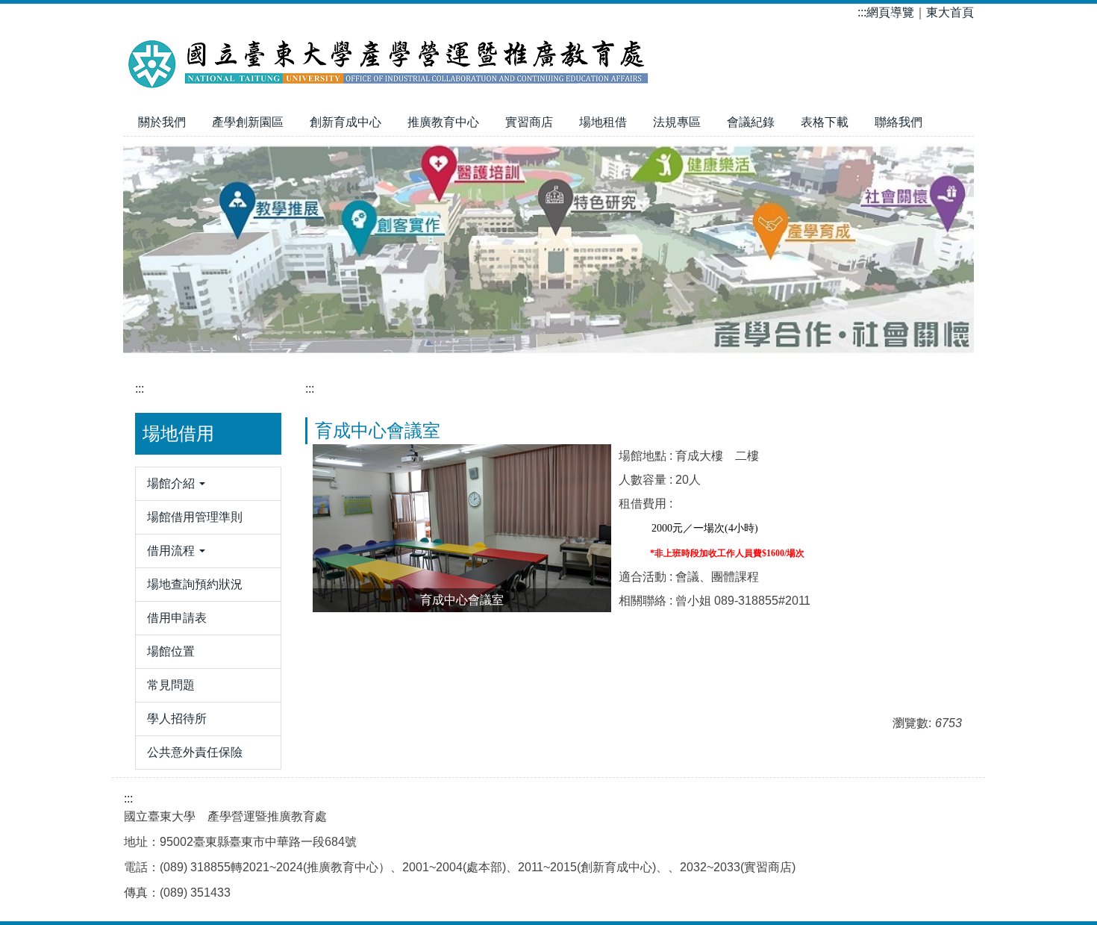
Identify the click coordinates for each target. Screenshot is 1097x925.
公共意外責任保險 (195, 752)
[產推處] (391, 59)
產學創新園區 (248, 122)
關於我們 (162, 122)
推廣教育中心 (443, 122)
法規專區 (677, 122)
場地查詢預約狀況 (195, 584)
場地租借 (603, 122)
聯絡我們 (898, 122)
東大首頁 (950, 12)
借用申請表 (177, 617)
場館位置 (171, 651)
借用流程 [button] (172, 550)
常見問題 (171, 685)
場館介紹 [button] (172, 483)
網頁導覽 (890, 12)
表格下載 (824, 122)
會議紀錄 (751, 122)
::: (861, 12)
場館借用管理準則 (195, 517)
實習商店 (529, 122)
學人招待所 (177, 718)
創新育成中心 (345, 122)
